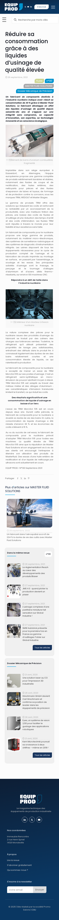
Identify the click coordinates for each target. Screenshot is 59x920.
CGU (33, 909)
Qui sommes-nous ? (17, 870)
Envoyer (39, 889)
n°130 (49, 80)
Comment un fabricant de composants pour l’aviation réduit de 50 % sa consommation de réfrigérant (29, 537)
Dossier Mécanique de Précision (35, 91)
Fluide (39, 80)
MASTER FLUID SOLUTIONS (38, 85)
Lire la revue (13, 860)
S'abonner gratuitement (19, 865)
